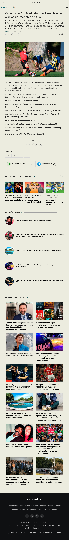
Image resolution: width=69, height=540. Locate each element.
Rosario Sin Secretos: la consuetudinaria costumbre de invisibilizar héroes (38, 250)
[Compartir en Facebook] (7, 34)
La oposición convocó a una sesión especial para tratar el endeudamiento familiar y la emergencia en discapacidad (18, 481)
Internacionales (12, 505)
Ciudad (7, 31)
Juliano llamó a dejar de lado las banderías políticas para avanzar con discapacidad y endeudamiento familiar (19, 326)
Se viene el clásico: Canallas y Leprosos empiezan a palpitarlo (14, 197)
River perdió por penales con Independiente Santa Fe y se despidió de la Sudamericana (47, 387)
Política (27, 505)
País (21, 505)
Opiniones (42, 505)
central (8, 156)
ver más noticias (34, 489)
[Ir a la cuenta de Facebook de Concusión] (27, 516)
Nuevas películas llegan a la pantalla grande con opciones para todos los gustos (48, 325)
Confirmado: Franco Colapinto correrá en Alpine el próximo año (19, 355)
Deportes (22, 509)
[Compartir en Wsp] (15, 34)
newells (27, 156)
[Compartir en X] (11, 34)
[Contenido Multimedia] (30, 316)
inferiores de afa (17, 156)
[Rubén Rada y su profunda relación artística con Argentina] (19, 433)
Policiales (14, 509)
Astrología (47, 509)
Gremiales (50, 505)
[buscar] (67, 2)
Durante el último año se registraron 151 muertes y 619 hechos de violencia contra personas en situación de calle (48, 416)
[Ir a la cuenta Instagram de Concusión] (42, 516)
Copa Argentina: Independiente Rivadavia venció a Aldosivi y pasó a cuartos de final (39, 281)
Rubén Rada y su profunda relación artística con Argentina (33, 220)
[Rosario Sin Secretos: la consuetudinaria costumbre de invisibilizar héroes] (19, 402)
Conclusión (41, 523)
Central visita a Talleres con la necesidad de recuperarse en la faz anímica (54, 200)
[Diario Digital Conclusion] (8, 7)
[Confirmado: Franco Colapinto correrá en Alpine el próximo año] (19, 342)
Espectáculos (31, 509)
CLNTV (39, 509)
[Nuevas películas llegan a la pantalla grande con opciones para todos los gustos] (49, 311)
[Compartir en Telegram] (20, 34)
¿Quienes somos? (15, 533)
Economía (34, 505)
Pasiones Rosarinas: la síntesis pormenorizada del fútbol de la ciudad (33, 198)
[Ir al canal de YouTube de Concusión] (37, 516)
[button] (59, 176)
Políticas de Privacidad (32, 533)
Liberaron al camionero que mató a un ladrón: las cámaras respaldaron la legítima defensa (49, 480)
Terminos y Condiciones (51, 533)
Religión (54, 509)
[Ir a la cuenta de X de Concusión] (32, 516)
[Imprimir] (62, 34)
